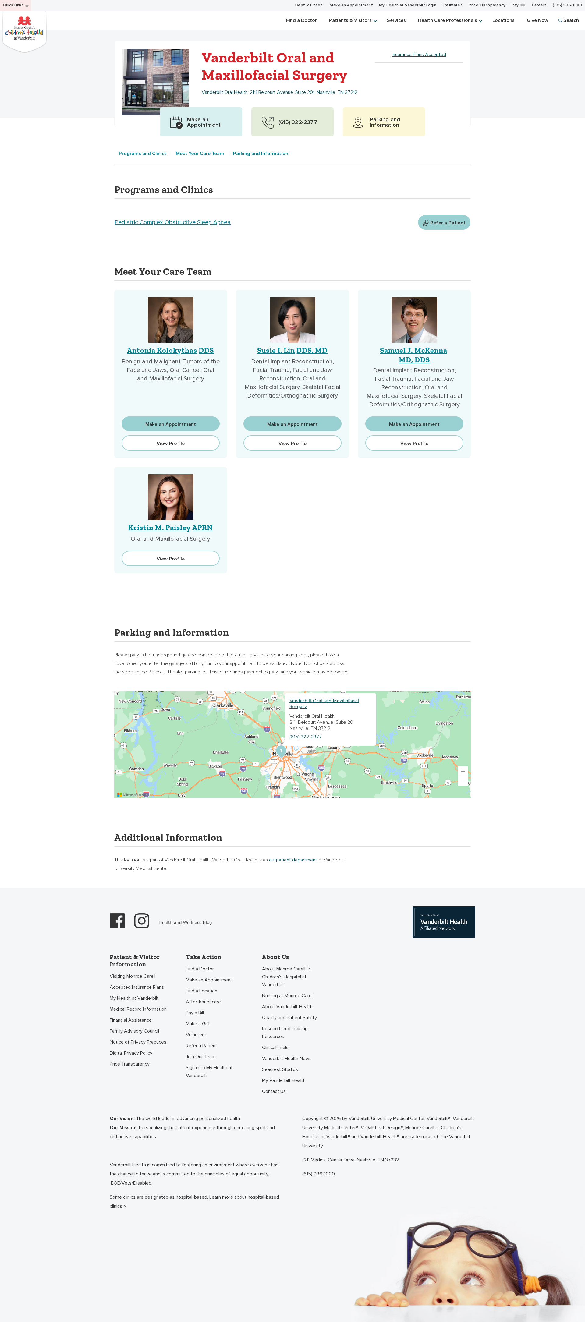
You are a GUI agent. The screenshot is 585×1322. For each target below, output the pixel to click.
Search (571, 20)
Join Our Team (201, 1057)
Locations (503, 20)
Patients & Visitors (350, 20)
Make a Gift (198, 1024)
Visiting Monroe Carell (132, 976)
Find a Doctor (301, 20)
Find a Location (201, 991)
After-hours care (203, 1002)
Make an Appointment (351, 5)
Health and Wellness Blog (185, 922)
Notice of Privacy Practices (138, 1042)
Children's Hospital (24, 31)
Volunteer (196, 1035)
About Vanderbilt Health (287, 1007)
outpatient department (293, 860)
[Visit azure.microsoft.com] (132, 795)
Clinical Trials (275, 1048)
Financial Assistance (131, 1020)
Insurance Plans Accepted (419, 54)
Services (396, 20)
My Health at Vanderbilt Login (408, 5)
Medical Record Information (138, 1009)
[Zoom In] (463, 771)
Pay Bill (518, 5)
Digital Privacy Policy (131, 1053)
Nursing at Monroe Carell (288, 996)
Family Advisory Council (134, 1031)
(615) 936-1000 (567, 5)
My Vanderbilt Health (284, 1080)
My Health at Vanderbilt (134, 998)
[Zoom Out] (463, 781)
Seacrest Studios (280, 1069)
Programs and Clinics (143, 153)
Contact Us (274, 1091)
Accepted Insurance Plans (137, 987)
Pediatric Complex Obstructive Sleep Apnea (173, 222)
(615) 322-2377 (305, 737)
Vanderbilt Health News (287, 1058)
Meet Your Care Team (200, 153)
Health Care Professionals (447, 20)
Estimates (453, 5)
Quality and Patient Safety (289, 1018)
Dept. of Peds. (309, 5)
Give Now (537, 20)
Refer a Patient (201, 1046)
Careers (539, 5)
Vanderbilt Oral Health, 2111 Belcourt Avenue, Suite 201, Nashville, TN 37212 (279, 92)
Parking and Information (260, 153)
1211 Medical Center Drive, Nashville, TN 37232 (350, 1160)
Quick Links (13, 5)
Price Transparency (487, 5)
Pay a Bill (195, 1013)
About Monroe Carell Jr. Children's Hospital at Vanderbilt (286, 977)
